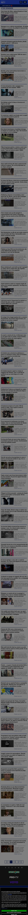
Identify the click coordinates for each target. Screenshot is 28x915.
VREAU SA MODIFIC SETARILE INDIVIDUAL (14, 912)
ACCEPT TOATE (14, 910)
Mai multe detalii (10, 894)
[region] (14, 901)
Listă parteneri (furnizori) (4, 908)
